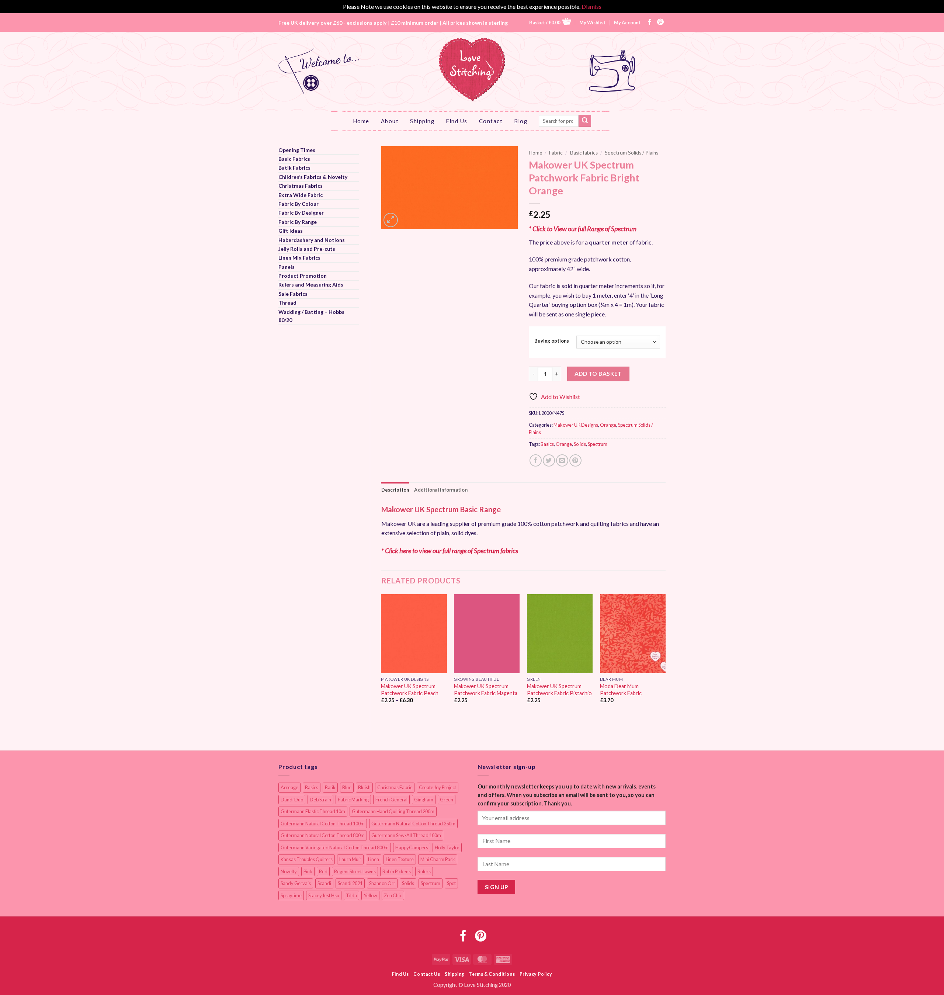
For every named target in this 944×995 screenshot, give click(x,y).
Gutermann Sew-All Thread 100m (406, 835)
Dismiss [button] (591, 6)
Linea (373, 859)
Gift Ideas (290, 231)
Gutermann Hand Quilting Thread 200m (393, 811)
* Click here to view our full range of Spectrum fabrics (449, 551)
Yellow (370, 895)
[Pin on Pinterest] (575, 460)
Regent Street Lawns (355, 871)
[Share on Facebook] (536, 460)
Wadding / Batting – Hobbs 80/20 (311, 316)
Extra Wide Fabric (300, 195)
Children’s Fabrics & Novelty (312, 177)
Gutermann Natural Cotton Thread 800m (323, 835)
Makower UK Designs (575, 425)
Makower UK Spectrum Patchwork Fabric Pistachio (559, 689)
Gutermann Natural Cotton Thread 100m (323, 823)
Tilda (351, 895)
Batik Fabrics (294, 167)
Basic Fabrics (294, 159)
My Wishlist (592, 22)
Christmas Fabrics (300, 186)
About (390, 121)
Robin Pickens (396, 871)
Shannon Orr (382, 883)
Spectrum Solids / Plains (631, 153)
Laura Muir (350, 859)
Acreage (289, 787)
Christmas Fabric (394, 787)
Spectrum (597, 444)
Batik (330, 787)
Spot (451, 883)
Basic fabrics (584, 153)
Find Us (457, 121)
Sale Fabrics (293, 294)
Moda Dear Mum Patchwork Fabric (621, 689)
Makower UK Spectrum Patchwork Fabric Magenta (485, 689)
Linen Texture (400, 859)
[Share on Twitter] (549, 460)
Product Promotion (302, 276)
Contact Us (426, 974)
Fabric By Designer (301, 212)
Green (446, 799)
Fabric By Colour (298, 204)
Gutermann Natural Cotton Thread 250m (413, 823)
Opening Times (296, 150)
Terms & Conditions (492, 974)
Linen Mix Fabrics (299, 257)
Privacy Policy (536, 974)
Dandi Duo (292, 799)
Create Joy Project (437, 787)
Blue (346, 787)
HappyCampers (411, 847)
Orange (608, 425)
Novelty (289, 871)
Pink (307, 871)
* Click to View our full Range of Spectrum (582, 229)
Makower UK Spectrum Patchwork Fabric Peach (409, 689)
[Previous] (381, 658)
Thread (287, 302)
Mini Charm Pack (437, 859)
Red (323, 871)
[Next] (665, 658)
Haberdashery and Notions (311, 240)
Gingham (423, 799)
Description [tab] (395, 490)
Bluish (364, 787)
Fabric (556, 153)
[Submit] (585, 121)
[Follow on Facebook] (649, 22)
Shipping (422, 121)
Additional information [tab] (441, 490)
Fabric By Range (297, 222)
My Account (627, 22)
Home (361, 121)
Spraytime (291, 895)
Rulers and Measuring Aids (310, 284)
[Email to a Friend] (562, 460)
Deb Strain (320, 799)
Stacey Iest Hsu (323, 895)
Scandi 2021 (350, 883)
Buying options (551, 341)
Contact (491, 121)
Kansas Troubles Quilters (307, 859)
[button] (550, 22)
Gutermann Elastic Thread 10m (313, 811)
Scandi (324, 883)
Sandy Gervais (296, 883)
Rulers (424, 871)
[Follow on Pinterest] (660, 22)
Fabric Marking (353, 799)
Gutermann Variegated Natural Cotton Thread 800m (335, 847)
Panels (286, 267)
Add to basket (598, 373)
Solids (580, 444)
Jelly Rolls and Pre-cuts (306, 249)
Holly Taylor (447, 847)
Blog (520, 121)
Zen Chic (393, 895)
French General (391, 799)
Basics (547, 444)
